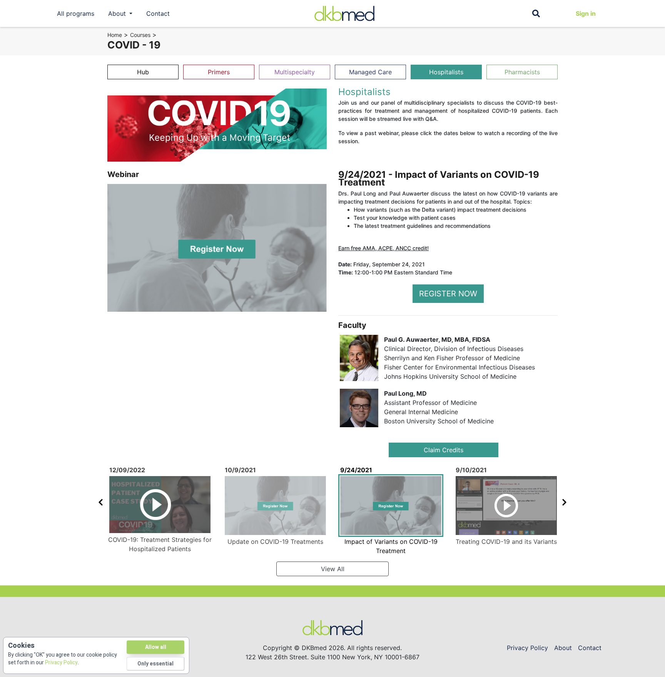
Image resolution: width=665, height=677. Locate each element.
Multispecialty (294, 72)
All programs (75, 13)
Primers (219, 72)
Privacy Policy (527, 648)
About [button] (118, 13)
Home (114, 35)
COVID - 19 (133, 45)
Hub (143, 72)
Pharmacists (522, 72)
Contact (158, 13)
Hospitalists (446, 72)
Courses (140, 35)
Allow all (155, 647)
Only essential (155, 664)
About (563, 648)
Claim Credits (443, 450)
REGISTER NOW (448, 293)
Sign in (586, 13)
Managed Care (370, 72)
